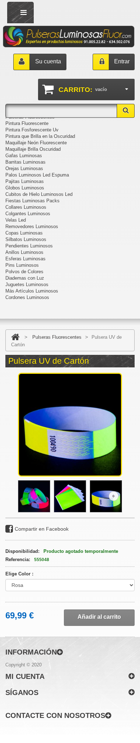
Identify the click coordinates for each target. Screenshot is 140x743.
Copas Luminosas (24, 233)
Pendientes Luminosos (29, 246)
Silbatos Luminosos (25, 239)
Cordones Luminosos (27, 297)
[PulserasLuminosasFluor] (69, 36)
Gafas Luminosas (23, 155)
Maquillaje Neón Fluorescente (36, 142)
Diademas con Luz (24, 278)
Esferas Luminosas (25, 258)
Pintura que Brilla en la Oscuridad (40, 136)
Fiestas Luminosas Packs (32, 200)
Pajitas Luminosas (24, 181)
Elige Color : (20, 573)
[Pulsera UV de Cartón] (34, 496)
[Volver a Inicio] (15, 337)
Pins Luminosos (22, 265)
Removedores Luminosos (31, 226)
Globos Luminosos (24, 187)
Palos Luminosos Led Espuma (37, 175)
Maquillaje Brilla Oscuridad (33, 149)
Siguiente (113, 496)
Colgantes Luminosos (27, 213)
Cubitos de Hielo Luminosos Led (39, 194)
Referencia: (17, 559)
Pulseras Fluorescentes (56, 337)
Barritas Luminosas (25, 162)
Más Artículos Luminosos (31, 291)
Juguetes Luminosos (26, 284)
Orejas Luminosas (24, 168)
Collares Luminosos (25, 207)
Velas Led (15, 220)
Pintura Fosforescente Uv (32, 129)
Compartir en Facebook (42, 529)
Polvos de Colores (24, 271)
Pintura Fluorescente (26, 123)
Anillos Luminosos (24, 252)
